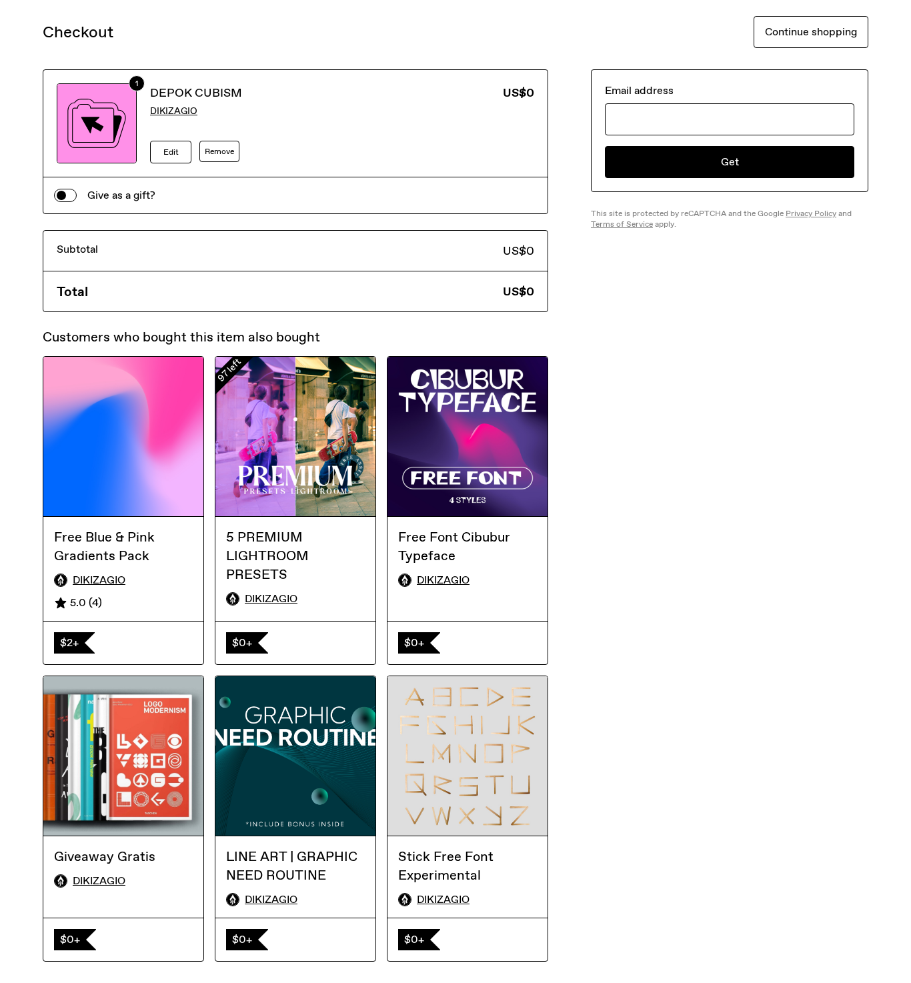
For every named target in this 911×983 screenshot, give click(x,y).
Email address (639, 90)
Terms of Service (622, 224)
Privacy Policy (811, 213)
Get (730, 161)
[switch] (65, 195)
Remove (219, 151)
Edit (171, 152)
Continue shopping (811, 31)
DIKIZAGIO (173, 111)
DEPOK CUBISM (196, 92)
